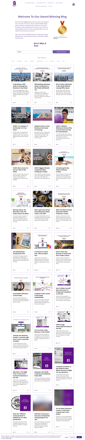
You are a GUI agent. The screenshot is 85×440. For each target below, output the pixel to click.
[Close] (83, 437)
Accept (79, 437)
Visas (46, 61)
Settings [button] (66, 437)
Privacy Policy (8, 438)
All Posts (12, 61)
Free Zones (52, 61)
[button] (29, 2)
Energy (26, 61)
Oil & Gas (58, 61)
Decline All (72, 437)
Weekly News (19, 61)
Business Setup (40, 61)
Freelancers (32, 61)
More (64, 61)
